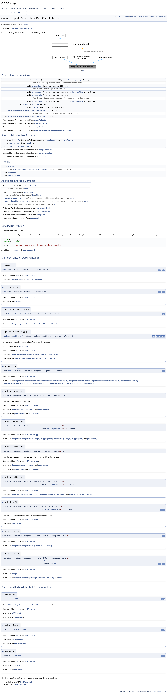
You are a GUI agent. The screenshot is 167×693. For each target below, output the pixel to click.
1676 (17, 490)
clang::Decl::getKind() (34, 279)
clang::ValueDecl (40, 120)
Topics (25, 9)
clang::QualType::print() (74, 439)
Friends (152, 16)
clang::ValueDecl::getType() (22, 439)
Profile (35, 107)
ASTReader (12, 172)
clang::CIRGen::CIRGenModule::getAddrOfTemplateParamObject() (94, 381)
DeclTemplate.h (29, 250)
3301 (17, 661)
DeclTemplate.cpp (31, 405)
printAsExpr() (43, 409)
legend (83, 70)
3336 (17, 275)
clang (3, 13)
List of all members (160, 16)
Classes (44, 9)
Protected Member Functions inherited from (26, 208)
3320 (17, 570)
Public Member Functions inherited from (25, 120)
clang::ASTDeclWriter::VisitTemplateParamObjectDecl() (24, 383)
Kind (27, 146)
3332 (17, 320)
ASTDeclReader (14, 175)
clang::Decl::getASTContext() (23, 409)
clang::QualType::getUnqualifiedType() (49, 439)
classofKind (19, 146)
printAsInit (37, 95)
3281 (16, 250)
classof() (17, 301)
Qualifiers (24, 201)
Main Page (5, 9)
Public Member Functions (121, 16)
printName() (34, 413)
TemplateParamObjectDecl (16, 13)
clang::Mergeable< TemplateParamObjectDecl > (52, 130)
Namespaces (33, 9)
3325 (17, 542)
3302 (17, 635)
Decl (29, 143)
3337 (17, 297)
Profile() (135, 381)
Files (53, 9)
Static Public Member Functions (139, 16)
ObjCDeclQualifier (12, 201)
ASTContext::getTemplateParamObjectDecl (30, 169)
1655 (17, 519)
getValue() (61, 494)
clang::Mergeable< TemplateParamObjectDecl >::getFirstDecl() (36, 324)
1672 (17, 461)
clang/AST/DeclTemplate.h (21, 28)
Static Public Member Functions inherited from (27, 150)
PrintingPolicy (74, 80)
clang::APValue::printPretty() (80, 494)
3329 (17, 350)
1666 (17, 435)
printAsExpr (37, 86)
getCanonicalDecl (39, 110)
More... (27, 24)
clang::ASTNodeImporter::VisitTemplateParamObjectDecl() (72, 383)
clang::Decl (38, 127)
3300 (17, 609)
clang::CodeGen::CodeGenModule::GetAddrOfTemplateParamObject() (41, 381)
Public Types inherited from (20, 186)
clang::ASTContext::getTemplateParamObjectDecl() (34, 578)
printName (36, 80)
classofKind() (17, 279)
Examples (62, 9)
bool (11, 143)
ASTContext (12, 166)
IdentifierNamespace (13, 198)
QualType (51, 140)
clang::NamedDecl (41, 123)
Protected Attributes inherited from (21, 218)
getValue (35, 104)
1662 (17, 405)
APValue (26, 104)
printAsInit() (126, 381)
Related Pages (16, 9)
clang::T (15, 574)
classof (17, 143)
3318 (17, 377)
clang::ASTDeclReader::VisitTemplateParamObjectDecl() (35, 358)
